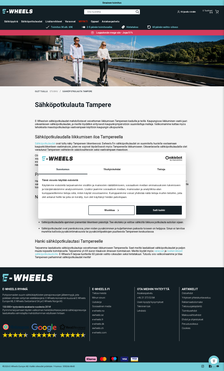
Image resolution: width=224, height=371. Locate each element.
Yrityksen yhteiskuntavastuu (196, 297)
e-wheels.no (98, 310)
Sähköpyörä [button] (11, 21)
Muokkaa (109, 210)
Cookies (186, 328)
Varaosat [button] (70, 21)
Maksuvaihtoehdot (191, 315)
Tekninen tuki (143, 306)
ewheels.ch (98, 328)
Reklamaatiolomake (192, 302)
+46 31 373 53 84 (146, 297)
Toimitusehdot (189, 310)
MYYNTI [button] (83, 21)
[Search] (137, 11)
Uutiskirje (97, 302)
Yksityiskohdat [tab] (112, 169)
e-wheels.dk (98, 324)
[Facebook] (210, 366)
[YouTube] (218, 366)
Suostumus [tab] (63, 169)
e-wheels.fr (97, 319)
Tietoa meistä (99, 293)
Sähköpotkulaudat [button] (31, 21)
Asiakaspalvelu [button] (110, 21)
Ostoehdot (187, 293)
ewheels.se (97, 315)
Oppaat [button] (95, 21)
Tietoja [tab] (161, 169)
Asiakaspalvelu (145, 293)
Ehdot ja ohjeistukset (192, 319)
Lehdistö (141, 310)
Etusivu (54, 91)
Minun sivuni (98, 297)
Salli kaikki (159, 210)
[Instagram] (202, 366)
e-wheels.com (99, 332)
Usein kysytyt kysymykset (150, 302)
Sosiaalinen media (101, 306)
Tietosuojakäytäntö (192, 306)
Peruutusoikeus (190, 324)
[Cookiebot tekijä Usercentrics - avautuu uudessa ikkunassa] (167, 158)
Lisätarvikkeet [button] (53, 21)
